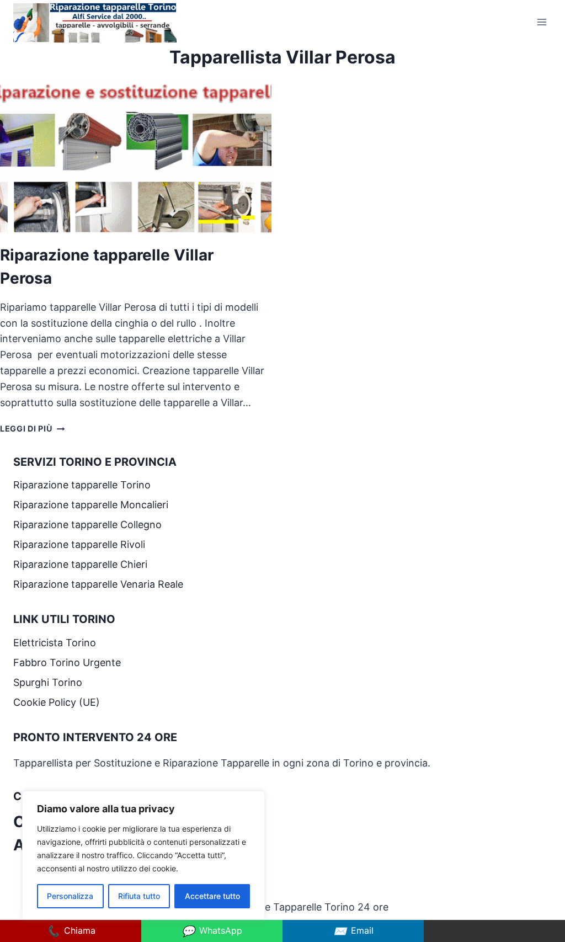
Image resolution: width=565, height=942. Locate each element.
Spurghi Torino (47, 682)
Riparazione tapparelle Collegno (88, 524)
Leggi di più (32, 428)
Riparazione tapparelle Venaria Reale (99, 584)
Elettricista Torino (54, 642)
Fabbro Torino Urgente (67, 662)
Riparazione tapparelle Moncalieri (90, 504)
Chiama (70, 931)
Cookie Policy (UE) (56, 702)
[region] (143, 855)
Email (353, 931)
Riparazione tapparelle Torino (82, 485)
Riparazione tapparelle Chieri (81, 564)
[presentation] (135, 157)
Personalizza (70, 896)
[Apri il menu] (541, 21)
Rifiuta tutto (139, 896)
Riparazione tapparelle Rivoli (80, 544)
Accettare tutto (212, 896)
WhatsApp (212, 931)
